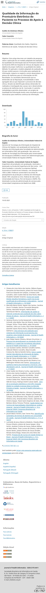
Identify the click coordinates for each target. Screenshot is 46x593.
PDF (6, 190)
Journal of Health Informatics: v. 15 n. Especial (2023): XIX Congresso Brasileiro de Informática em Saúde (22, 439)
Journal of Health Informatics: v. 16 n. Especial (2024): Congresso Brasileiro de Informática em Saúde (23, 409)
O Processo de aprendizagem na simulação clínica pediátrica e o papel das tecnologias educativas (24, 341)
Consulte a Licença (8, 275)
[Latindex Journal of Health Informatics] (8, 499)
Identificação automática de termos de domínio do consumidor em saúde (25, 416)
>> (18, 446)
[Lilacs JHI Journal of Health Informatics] (8, 505)
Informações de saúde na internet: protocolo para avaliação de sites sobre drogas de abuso (23, 314)
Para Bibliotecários (9, 538)
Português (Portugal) (10, 473)
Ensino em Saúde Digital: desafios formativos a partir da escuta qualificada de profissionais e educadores (22, 299)
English (6, 463)
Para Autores (7, 535)
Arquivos (11, 7)
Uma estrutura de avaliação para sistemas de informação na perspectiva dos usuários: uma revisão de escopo (22, 333)
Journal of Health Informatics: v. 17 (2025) (21, 356)
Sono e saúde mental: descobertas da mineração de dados (23, 353)
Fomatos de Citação (10, 220)
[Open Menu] (2, 2)
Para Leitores (7, 532)
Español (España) (9, 467)
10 (14, 446)
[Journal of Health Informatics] (8, 487)
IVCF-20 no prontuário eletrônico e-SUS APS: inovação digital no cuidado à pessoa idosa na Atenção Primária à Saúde (24, 385)
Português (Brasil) (9, 470)
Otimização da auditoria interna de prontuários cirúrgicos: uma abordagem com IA (23, 365)
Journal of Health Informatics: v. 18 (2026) (24, 302)
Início (4, 7)
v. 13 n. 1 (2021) (21, 7)
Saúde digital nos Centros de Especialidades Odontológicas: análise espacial (24, 405)
